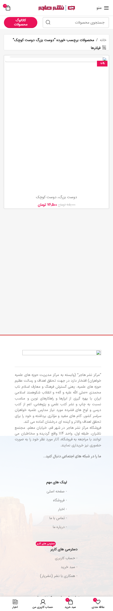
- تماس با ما (58, 518)
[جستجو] (48, 22)
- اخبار (62, 509)
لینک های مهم (56, 482)
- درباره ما (60, 527)
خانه (103, 40)
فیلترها (96, 48)
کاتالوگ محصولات (21, 22)
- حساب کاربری (66, 558)
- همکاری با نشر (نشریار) (59, 576)
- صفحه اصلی (57, 491)
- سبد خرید (69, 567)
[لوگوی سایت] (56, 8)
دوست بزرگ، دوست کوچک (56, 197)
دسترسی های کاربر (57, 548)
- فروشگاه (60, 500)
